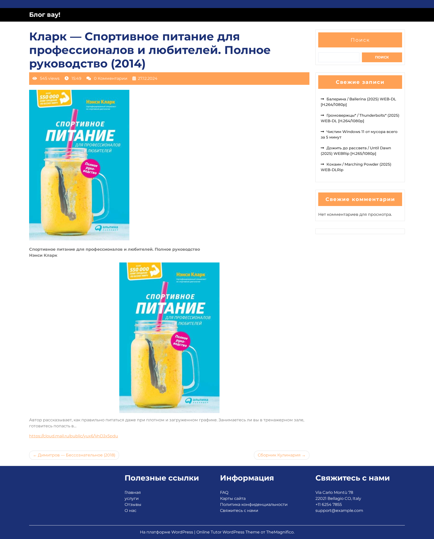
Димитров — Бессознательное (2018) (76, 455)
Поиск (360, 40)
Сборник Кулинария (279, 455)
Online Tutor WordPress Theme (228, 532)
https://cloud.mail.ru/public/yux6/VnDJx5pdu (73, 436)
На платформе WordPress (167, 532)
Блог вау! (44, 14)
